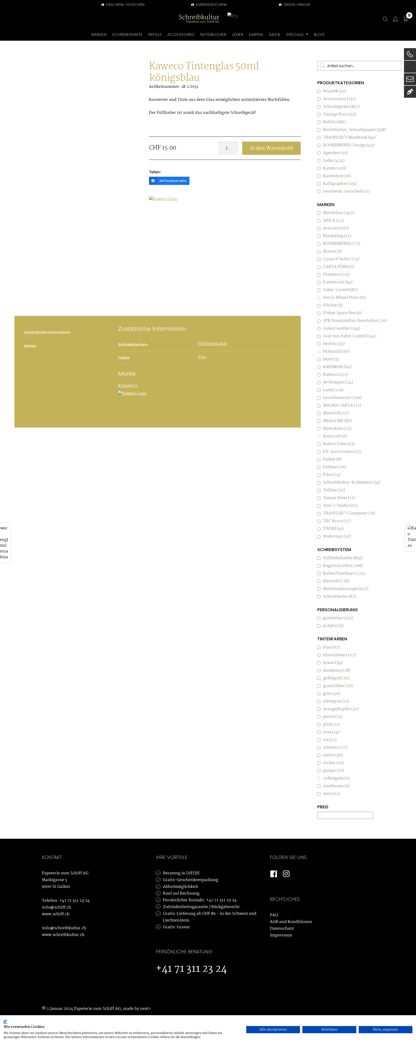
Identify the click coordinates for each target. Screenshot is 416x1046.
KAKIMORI (337, 367)
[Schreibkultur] (199, 19)
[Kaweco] (167, 209)
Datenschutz (282, 928)
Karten (334, 168)
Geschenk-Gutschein (124, 4)
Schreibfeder (339, 596)
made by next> (137, 1009)
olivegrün (336, 701)
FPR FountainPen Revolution (355, 321)
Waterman (337, 536)
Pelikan (334, 467)
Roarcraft (335, 436)
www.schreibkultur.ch (63, 935)
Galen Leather (341, 328)
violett (333, 763)
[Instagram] (286, 874)
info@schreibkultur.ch (64, 928)
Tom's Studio (340, 505)
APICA (333, 220)
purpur (333, 770)
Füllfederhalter (212, 344)
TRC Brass (337, 521)
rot (330, 740)
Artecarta (336, 228)
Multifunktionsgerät (345, 589)
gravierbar (338, 618)
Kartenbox (337, 176)
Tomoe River (339, 498)
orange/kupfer (341, 709)
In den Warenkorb (271, 148)
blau (202, 357)
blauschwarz (339, 655)
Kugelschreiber (343, 566)
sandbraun (336, 786)
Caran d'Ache (341, 259)
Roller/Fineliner (344, 573)
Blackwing (337, 236)
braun (333, 663)
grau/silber (338, 686)
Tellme (334, 490)
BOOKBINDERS (341, 243)
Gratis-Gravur (176, 927)
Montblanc (338, 213)
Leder (333, 160)
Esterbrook (337, 282)
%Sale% (334, 91)
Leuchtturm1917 (342, 398)
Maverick (336, 413)
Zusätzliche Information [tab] (47, 332)
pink (331, 724)
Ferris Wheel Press (344, 297)
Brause (332, 251)
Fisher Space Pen (342, 313)
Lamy (333, 390)
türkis (333, 755)
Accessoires (339, 99)
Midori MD (337, 421)
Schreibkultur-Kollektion (351, 482)
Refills (334, 122)
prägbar (333, 626)
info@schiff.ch (56, 907)
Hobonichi (336, 351)
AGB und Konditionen (291, 922)
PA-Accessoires (342, 451)
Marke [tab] (30, 346)
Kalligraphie (339, 184)
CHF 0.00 (409, 16)
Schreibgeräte (341, 107)
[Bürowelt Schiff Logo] (233, 19)
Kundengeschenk (211, 4)
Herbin (333, 344)
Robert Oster (339, 444)
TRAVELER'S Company (349, 513)
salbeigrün (336, 778)
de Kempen (338, 382)
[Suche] (383, 19)
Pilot (332, 475)
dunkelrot (336, 670)
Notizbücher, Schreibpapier (354, 130)
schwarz (335, 747)
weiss (331, 794)
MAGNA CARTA (342, 405)
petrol (333, 717)
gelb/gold (336, 678)
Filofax (333, 305)
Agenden (335, 153)
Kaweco (335, 374)
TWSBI (333, 529)
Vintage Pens (339, 114)
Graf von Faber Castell (349, 336)
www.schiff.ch (56, 914)
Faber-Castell (340, 290)
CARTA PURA (338, 267)
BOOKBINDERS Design (348, 145)
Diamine (336, 274)
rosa (331, 732)
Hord (330, 359)
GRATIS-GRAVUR (296, 4)
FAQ (274, 915)
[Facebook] (274, 874)
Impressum (281, 935)
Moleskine (337, 428)
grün (331, 693)
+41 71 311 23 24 (74, 900)
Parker (332, 459)
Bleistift (336, 581)
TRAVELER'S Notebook (349, 137)
